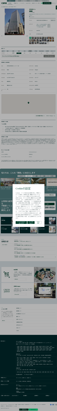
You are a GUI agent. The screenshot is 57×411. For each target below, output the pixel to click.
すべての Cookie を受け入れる (21, 222)
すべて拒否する (31, 222)
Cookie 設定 (38, 222)
